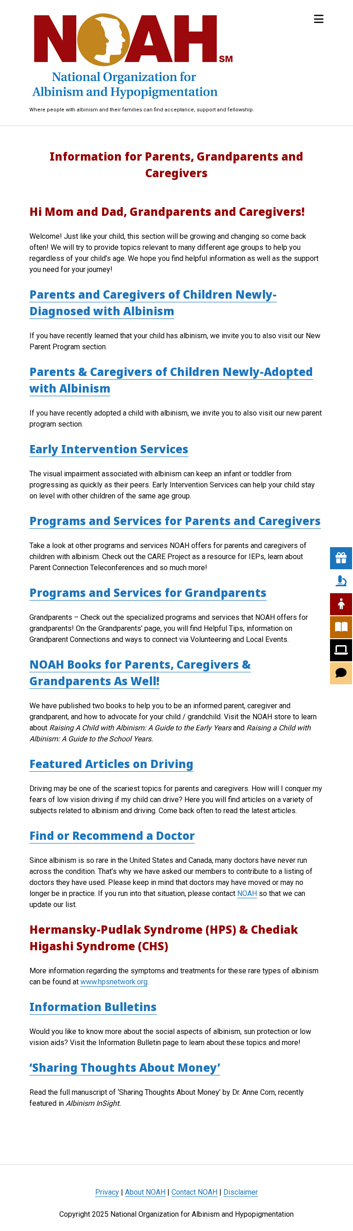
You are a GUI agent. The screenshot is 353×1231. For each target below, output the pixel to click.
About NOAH (145, 1192)
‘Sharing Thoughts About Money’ (124, 1067)
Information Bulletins (93, 1006)
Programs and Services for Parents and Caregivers (175, 520)
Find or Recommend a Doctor (112, 835)
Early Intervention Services (108, 449)
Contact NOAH (194, 1192)
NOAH (247, 893)
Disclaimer (240, 1192)
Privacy (107, 1192)
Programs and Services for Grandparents (148, 592)
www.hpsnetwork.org (114, 981)
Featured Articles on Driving (111, 763)
